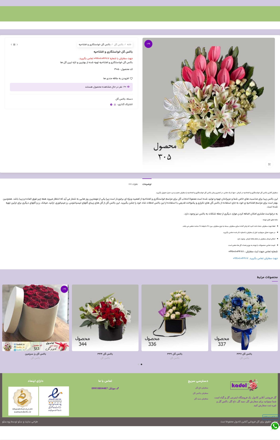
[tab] (147, 182)
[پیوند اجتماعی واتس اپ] (115, 105)
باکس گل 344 (105, 354)
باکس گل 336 (174, 354)
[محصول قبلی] (17, 44)
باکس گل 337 (244, 354)
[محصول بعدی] (11, 44)
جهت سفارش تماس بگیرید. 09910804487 (255, 258)
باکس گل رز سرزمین (35, 354)
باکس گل (118, 44)
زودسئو (6, 422)
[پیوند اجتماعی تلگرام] (111, 105)
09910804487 (271, 417)
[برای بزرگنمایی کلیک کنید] (269, 164)
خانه (128, 44)
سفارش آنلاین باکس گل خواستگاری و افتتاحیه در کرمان (257, 192)
